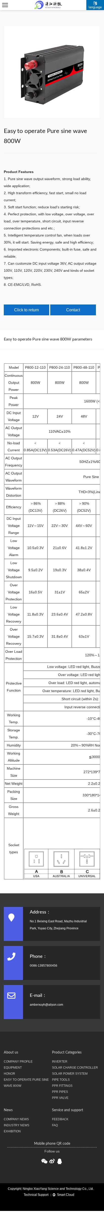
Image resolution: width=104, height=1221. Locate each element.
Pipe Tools (61, 1079)
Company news (16, 1119)
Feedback (60, 1119)
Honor (9, 1073)
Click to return (26, 310)
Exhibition (12, 1131)
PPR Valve (60, 1098)
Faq (55, 1125)
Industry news (16, 1125)
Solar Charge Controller (75, 1067)
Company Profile (18, 1061)
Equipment (13, 1067)
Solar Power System (70, 1073)
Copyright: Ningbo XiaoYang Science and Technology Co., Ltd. (51, 1189)
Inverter (59, 1061)
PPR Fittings (62, 1086)
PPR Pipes (60, 1092)
